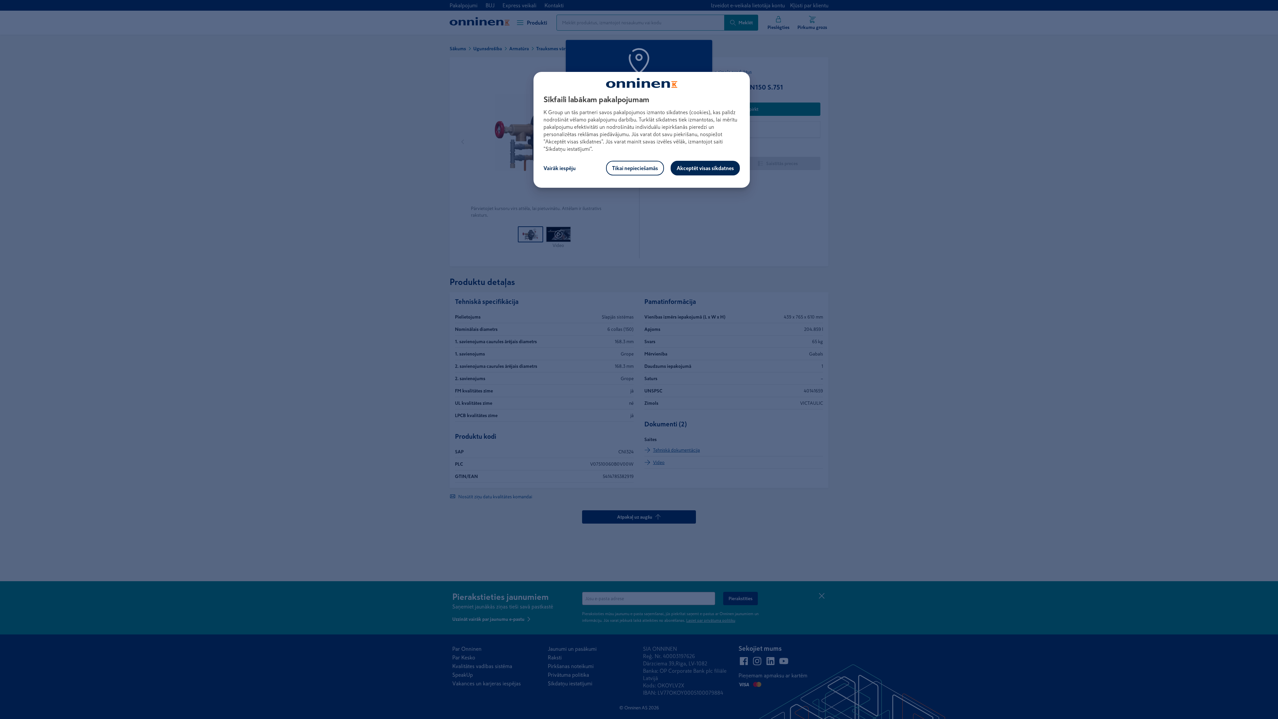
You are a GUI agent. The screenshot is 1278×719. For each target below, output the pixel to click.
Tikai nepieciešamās (635, 168)
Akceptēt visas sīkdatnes (705, 168)
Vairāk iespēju (559, 168)
